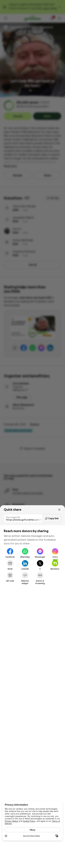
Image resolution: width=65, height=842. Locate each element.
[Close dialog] (59, 509)
